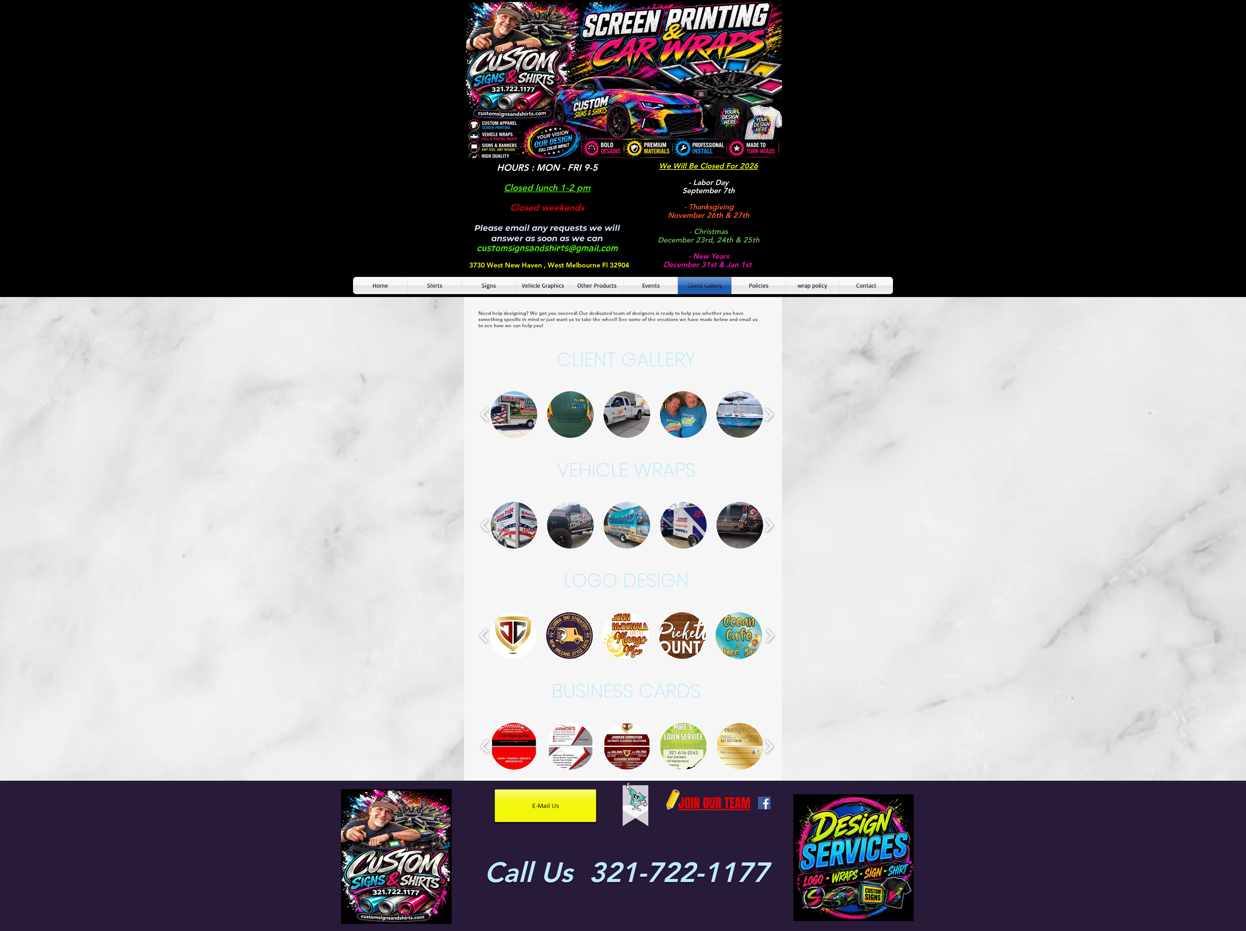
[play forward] (769, 414)
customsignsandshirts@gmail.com (547, 248)
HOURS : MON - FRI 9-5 (547, 167)
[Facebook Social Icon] (764, 803)
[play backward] (485, 414)
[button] (623, 80)
